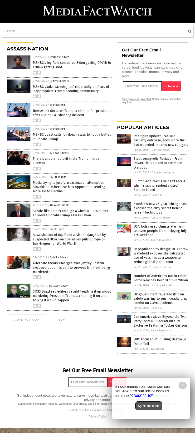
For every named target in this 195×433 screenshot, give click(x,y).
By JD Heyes (57, 229)
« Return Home (26, 320)
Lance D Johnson (161, 217)
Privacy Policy (97, 416)
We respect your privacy (73, 403)
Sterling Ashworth (161, 285)
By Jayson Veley (58, 285)
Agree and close (149, 406)
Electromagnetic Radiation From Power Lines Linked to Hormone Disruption (158, 163)
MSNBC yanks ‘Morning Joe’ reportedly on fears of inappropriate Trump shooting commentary (71, 89)
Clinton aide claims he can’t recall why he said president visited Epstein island (159, 185)
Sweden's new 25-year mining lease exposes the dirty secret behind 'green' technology (161, 208)
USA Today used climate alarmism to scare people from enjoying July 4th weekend (160, 230)
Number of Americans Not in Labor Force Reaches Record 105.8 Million (161, 278)
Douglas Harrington (163, 172)
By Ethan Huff (57, 104)
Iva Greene (158, 348)
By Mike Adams (59, 257)
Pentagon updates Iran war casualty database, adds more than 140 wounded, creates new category (161, 140)
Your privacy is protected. (136, 99)
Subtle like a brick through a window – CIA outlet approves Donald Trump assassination (70, 213)
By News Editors (59, 57)
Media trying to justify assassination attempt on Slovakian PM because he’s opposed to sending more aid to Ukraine (69, 187)
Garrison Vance (160, 149)
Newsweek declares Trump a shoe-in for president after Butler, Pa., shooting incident (72, 113)
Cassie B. (157, 195)
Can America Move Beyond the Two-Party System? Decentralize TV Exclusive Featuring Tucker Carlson (161, 321)
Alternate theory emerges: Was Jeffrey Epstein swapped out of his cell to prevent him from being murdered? (71, 267)
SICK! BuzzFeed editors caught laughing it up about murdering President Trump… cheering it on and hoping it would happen (72, 295)
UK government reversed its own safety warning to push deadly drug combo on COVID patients (161, 298)
